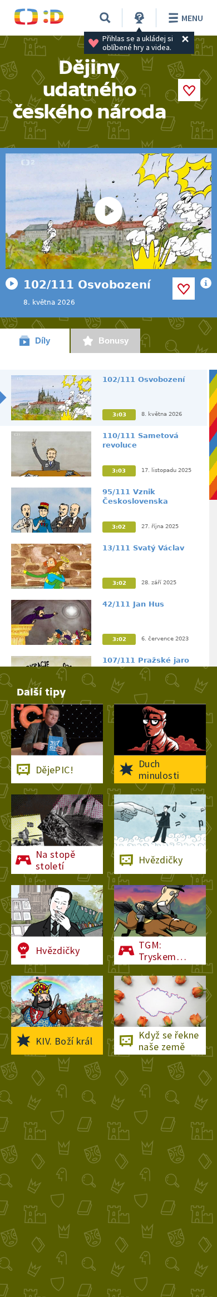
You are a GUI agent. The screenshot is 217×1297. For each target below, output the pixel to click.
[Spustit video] (108, 211)
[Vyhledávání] (105, 18)
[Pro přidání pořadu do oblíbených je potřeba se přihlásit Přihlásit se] (189, 90)
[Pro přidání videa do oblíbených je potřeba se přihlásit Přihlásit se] (183, 288)
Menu (192, 17)
